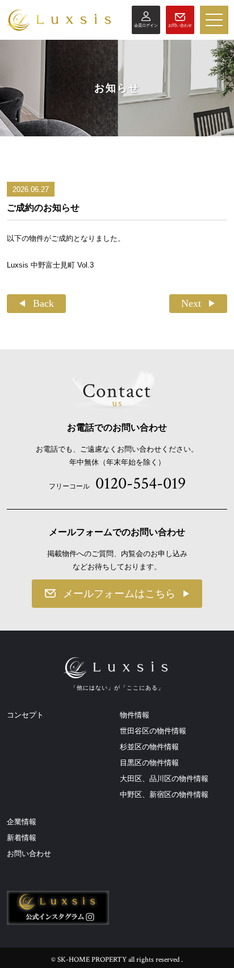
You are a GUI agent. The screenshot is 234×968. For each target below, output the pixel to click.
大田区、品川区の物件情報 (164, 778)
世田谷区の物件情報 (153, 731)
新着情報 (21, 837)
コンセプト (25, 715)
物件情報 (134, 715)
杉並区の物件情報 (149, 746)
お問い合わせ (29, 853)
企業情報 (21, 821)
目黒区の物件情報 (149, 762)
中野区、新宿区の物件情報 (164, 794)
